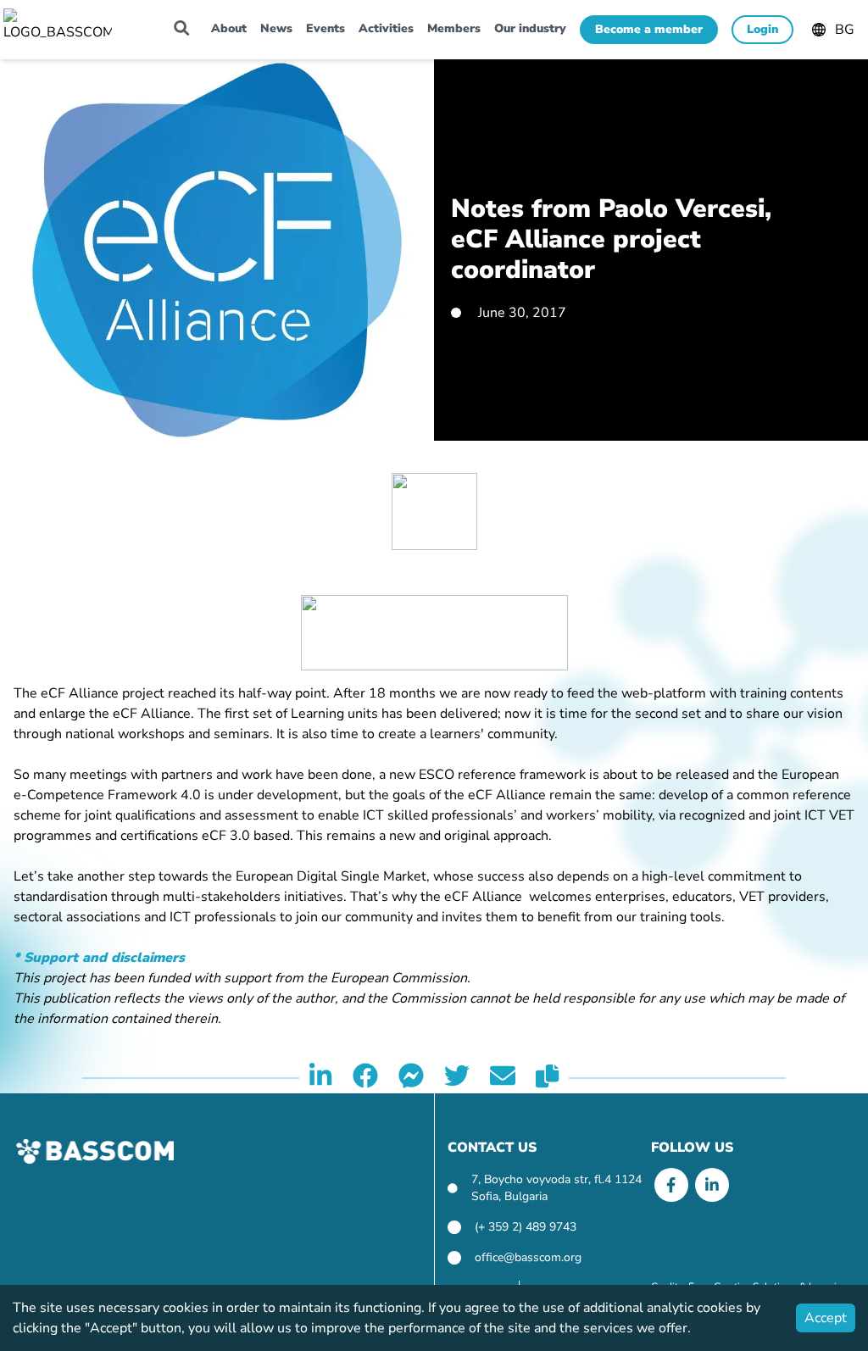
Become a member (649, 29)
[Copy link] (547, 1078)
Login (762, 29)
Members (454, 28)
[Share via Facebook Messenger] (411, 1078)
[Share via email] (502, 1078)
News (276, 28)
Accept (825, 1318)
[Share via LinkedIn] (320, 1078)
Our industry (530, 28)
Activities (386, 28)
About (229, 28)
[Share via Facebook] (365, 1078)
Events (325, 28)
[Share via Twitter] (457, 1078)
